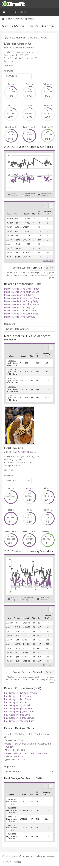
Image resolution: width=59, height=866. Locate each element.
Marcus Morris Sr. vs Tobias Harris (21, 304)
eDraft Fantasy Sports (25, 856)
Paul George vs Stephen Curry (19, 720)
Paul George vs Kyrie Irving (17, 696)
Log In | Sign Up (18, 12)
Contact (17, 862)
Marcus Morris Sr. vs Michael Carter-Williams (26, 298)
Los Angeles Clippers (24, 451)
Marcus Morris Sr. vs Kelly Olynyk (21, 307)
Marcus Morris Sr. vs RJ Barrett (19, 294)
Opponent (9, 323)
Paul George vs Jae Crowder (18, 708)
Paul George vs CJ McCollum (18, 705)
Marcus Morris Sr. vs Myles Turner (21, 288)
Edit (37, 284)
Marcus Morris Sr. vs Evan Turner (21, 310)
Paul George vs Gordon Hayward (20, 692)
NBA (10, 18)
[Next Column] (50, 205)
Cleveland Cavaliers (23, 47)
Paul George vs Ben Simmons (19, 699)
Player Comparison (24, 18)
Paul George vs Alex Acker (17, 702)
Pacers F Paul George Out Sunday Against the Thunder (27, 745)
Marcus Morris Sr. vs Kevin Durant (21, 291)
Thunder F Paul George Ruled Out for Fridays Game (27, 736)
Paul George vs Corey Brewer (19, 717)
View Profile (9, 65)
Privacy (8, 862)
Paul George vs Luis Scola (17, 714)
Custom (49, 267)
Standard (37, 267)
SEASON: (8, 71)
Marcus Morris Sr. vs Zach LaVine (21, 313)
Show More (48, 260)
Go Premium (11, 275)
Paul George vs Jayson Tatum (19, 711)
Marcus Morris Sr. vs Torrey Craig (21, 301)
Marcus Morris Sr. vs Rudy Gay (19, 316)
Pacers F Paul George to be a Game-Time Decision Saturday (25, 755)
